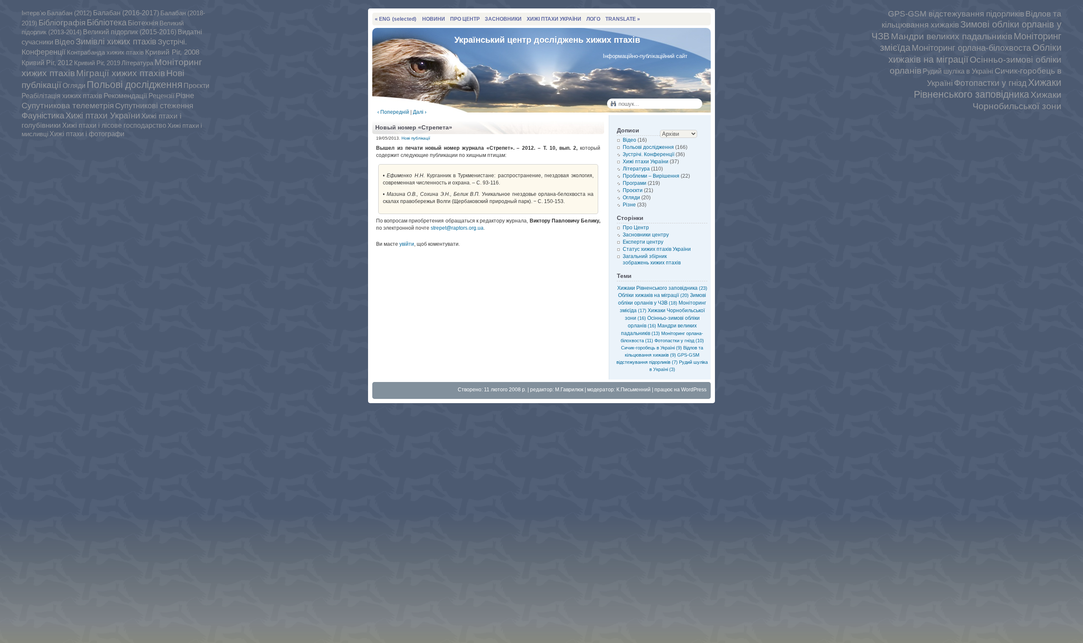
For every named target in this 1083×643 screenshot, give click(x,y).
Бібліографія (61, 22)
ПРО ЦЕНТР (465, 19)
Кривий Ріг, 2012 (47, 62)
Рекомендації (125, 96)
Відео (64, 42)
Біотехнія (143, 23)
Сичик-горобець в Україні (651, 347)
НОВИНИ (433, 19)
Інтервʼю (34, 12)
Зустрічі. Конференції (648, 154)
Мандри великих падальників (951, 36)
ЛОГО (593, 19)
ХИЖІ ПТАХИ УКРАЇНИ (554, 19)
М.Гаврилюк (569, 390)
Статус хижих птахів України (657, 249)
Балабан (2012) (69, 13)
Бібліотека (106, 22)
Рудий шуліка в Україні (958, 71)
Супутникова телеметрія (68, 105)
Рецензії (161, 95)
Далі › (419, 112)
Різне (185, 95)
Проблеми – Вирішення (651, 176)
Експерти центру (643, 242)
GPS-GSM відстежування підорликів (956, 13)
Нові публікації (415, 138)
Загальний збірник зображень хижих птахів (652, 259)
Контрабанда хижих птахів (105, 52)
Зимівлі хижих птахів (116, 41)
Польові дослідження (134, 84)
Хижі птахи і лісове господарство (114, 125)
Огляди (74, 85)
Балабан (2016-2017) (126, 12)
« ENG (395, 19)
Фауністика (43, 115)
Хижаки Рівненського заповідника (987, 88)
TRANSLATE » (622, 19)
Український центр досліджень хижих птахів (547, 39)
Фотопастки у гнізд (990, 83)
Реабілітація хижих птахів (62, 95)
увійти (406, 244)
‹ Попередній (393, 112)
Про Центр (636, 228)
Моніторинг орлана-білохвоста (971, 47)
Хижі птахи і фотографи (86, 133)
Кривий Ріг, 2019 (97, 62)
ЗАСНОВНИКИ (503, 19)
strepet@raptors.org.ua (457, 228)
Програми (634, 183)
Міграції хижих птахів (120, 73)
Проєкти (196, 85)
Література (137, 63)
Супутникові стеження (154, 106)
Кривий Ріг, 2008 (172, 52)
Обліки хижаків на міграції (653, 295)
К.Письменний (633, 390)
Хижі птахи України (103, 115)
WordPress (693, 390)
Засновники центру (646, 235)
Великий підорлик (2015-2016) (129, 32)
